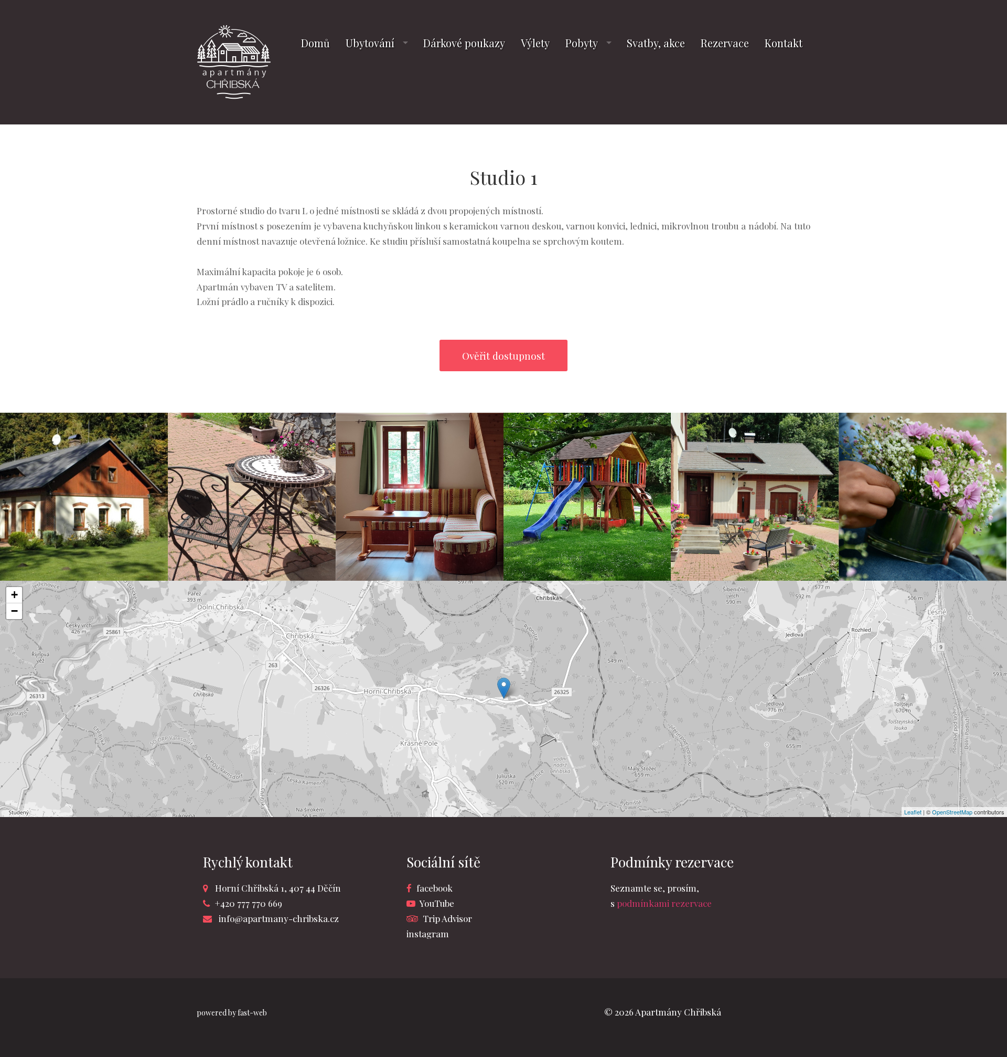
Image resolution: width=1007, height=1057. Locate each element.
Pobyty (581, 43)
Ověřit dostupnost (503, 355)
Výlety (535, 43)
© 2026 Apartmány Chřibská (662, 1012)
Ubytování (370, 43)
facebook (434, 888)
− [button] (14, 611)
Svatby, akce (656, 43)
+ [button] (14, 594)
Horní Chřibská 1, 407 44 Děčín (278, 888)
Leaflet (913, 812)
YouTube (437, 903)
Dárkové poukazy (464, 43)
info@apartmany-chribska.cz (279, 918)
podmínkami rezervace (664, 903)
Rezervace (725, 43)
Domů (315, 43)
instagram (427, 933)
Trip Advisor (447, 918)
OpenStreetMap (952, 812)
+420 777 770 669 (248, 903)
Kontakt (783, 43)
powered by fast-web (232, 1013)
